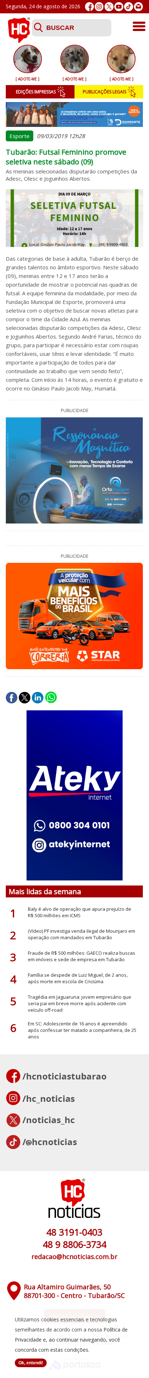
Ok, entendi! (30, 1362)
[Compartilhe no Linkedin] (37, 697)
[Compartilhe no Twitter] (24, 697)
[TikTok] (128, 7)
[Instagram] (99, 7)
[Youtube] (119, 7)
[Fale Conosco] (138, 7)
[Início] (19, 40)
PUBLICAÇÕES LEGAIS (104, 92)
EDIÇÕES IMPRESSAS (36, 92)
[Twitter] (109, 7)
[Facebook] (89, 7)
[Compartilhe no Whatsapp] (51, 697)
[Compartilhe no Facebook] (11, 697)
